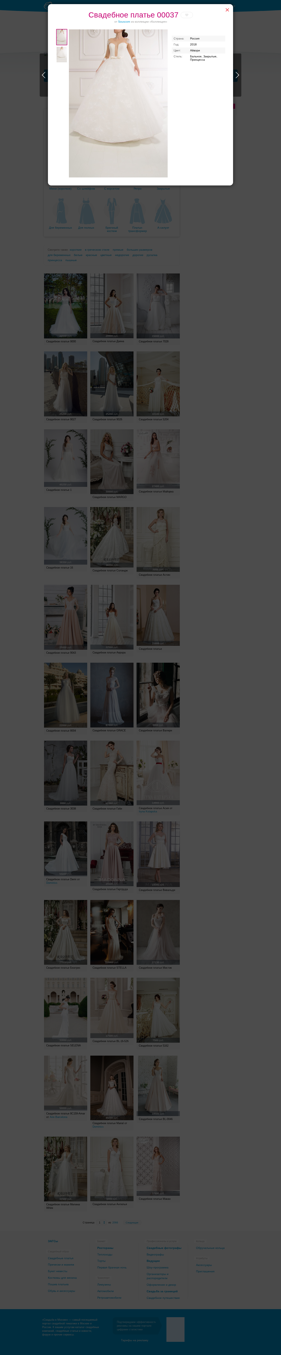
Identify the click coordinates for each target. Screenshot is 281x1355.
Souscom (124, 21)
